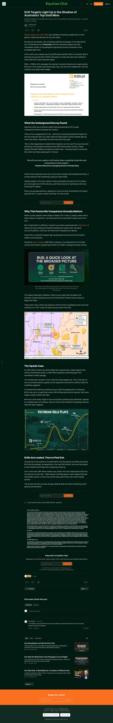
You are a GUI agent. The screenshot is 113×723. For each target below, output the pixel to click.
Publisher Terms (63, 709)
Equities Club (32, 24)
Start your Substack (52, 715)
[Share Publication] (91, 4)
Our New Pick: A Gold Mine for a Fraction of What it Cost (46, 671)
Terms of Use (65, 568)
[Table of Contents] (2, 361)
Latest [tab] (31, 638)
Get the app (65, 715)
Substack (47, 719)
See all (28, 684)
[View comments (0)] (42, 652)
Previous (31, 589)
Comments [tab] (28, 605)
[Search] (87, 4)
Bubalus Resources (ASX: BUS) (36, 35)
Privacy (52, 710)
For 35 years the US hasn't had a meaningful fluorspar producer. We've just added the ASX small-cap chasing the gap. (47, 660)
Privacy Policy (69, 569)
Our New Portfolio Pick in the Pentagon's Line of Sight (46, 657)
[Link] (21, 123)
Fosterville (82, 225)
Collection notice (65, 710)
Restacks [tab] (36, 605)
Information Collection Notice (56, 569)
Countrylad (31, 621)
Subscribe (98, 4)
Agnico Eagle (38, 242)
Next (83, 589)
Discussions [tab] (38, 638)
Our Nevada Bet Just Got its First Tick (39, 643)
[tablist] (32, 605)
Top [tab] (26, 638)
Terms (57, 710)
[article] (56, 647)
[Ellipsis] (87, 621)
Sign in (107, 4)
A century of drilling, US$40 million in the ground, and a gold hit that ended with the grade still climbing (47, 674)
